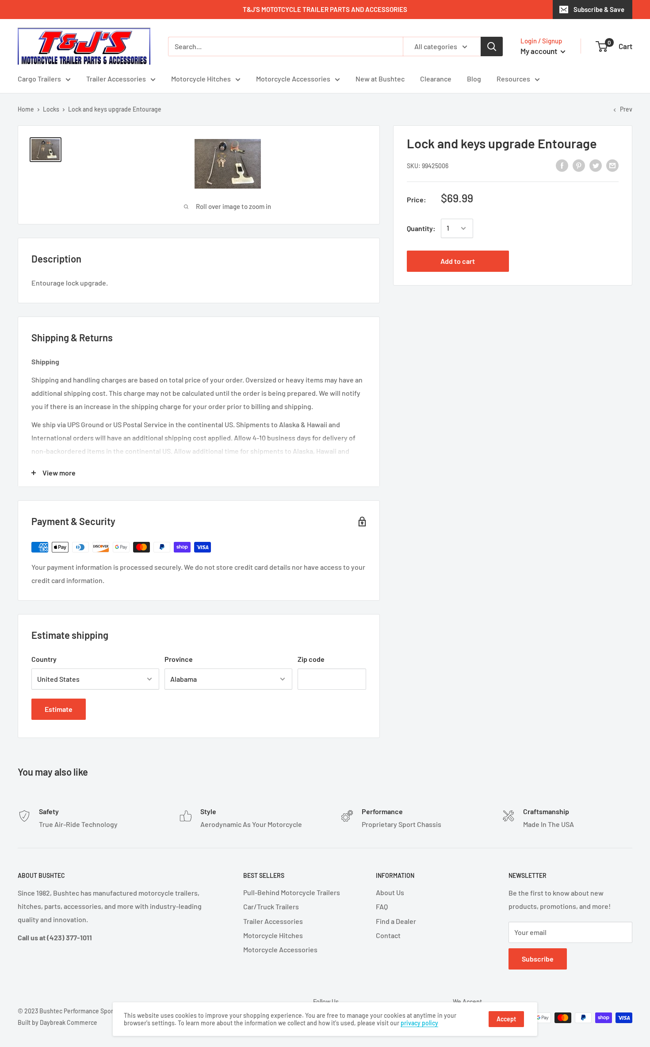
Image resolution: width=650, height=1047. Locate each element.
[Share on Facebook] (562, 165)
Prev (626, 109)
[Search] (492, 46)
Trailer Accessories (116, 78)
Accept (506, 1019)
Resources (513, 78)
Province (178, 659)
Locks (51, 109)
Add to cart (457, 261)
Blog (474, 78)
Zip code (311, 659)
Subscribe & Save (599, 9)
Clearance (435, 78)
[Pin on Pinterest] (579, 165)
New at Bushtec (380, 78)
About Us (390, 892)
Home (26, 109)
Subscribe (538, 958)
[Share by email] (612, 165)
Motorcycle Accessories (293, 78)
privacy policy (419, 1023)
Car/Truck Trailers (271, 906)
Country (44, 659)
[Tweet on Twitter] (595, 165)
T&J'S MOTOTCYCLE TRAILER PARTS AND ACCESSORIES (325, 9)
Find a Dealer (396, 921)
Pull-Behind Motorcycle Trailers (291, 892)
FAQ (382, 906)
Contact (388, 935)
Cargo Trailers (39, 78)
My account (539, 50)
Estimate (59, 709)
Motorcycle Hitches (201, 78)
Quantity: (421, 228)
